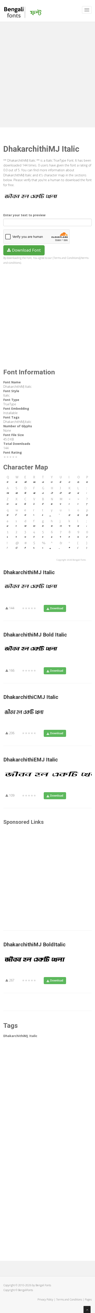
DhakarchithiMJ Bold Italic (35, 635)
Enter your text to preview (24, 215)
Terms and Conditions (69, 1299)
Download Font (26, 250)
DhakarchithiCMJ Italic (30, 697)
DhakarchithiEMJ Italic (30, 760)
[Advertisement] (47, 73)
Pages (88, 1299)
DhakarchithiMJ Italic (29, 572)
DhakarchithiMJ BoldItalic (34, 944)
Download (56, 608)
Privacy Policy (45, 1299)
